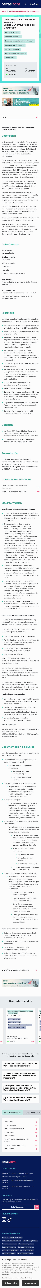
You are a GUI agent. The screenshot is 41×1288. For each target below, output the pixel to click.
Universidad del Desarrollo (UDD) (14, 491)
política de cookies (26, 1278)
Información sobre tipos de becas (14, 1177)
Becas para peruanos (9, 1247)
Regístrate (34, 4)
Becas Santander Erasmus (14, 1129)
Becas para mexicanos (9, 1244)
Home (4, 11)
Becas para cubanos (8, 1253)
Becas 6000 (8, 1122)
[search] (25, 4)
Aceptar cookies (30, 1283)
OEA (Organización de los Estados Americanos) (14, 486)
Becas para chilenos (26, 1250)
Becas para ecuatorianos (10, 1250)
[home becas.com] (8, 1161)
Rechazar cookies (11, 1283)
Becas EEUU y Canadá (30, 1241)
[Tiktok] (9, 1219)
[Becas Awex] (20, 90)
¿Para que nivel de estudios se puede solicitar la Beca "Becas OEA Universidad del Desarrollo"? (19, 1087)
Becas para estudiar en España (12, 1237)
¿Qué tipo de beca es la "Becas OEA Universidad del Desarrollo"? (19, 1098)
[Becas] (11, 4)
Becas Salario (9, 1149)
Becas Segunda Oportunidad (15, 1145)
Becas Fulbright (10, 1125)
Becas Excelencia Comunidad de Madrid (16, 1140)
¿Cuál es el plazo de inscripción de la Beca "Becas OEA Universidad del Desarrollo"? (19, 1075)
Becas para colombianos (26, 1247)
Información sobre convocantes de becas (17, 1173)
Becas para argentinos (26, 1244)
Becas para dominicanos (25, 1253)
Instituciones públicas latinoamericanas (24, 11)
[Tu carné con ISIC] (20, 102)
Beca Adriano (9, 1132)
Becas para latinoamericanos (11, 1241)
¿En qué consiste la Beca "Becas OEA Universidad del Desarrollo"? (20, 1064)
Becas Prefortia (9, 1136)
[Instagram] (4, 1219)
